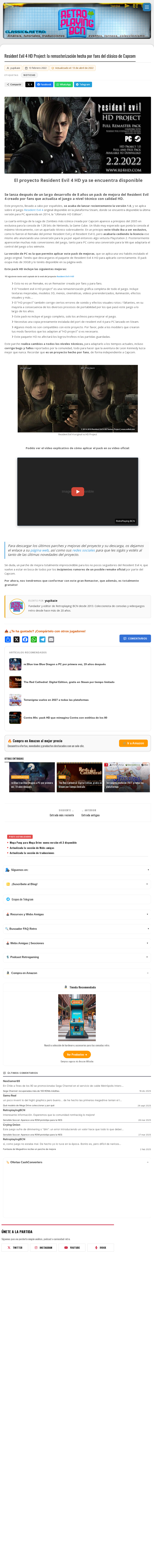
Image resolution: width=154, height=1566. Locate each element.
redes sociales (83, 550)
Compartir (15, 84)
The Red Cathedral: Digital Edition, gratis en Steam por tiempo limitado (69, 682)
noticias (29, 75)
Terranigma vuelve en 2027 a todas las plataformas (56, 699)
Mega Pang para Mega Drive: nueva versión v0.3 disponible (43, 842)
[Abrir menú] (147, 7)
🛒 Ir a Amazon (133, 743)
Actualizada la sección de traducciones (32, 853)
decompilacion (20, 777)
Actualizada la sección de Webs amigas (32, 848)
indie (62, 777)
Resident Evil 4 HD (65, 276)
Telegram (84, 84)
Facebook (46, 84)
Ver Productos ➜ (77, 1054)
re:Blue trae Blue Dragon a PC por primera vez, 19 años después (65, 664)
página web (39, 550)
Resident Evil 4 (33, 210)
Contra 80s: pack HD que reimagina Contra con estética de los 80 (65, 717)
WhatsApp (65, 84)
